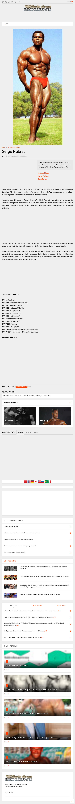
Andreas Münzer (43, 173)
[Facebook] (19, 2)
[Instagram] (12, 2)
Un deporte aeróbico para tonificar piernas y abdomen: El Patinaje (40, 594)
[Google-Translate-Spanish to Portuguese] (46, 482)
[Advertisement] (37, 16)
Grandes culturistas (14, 147)
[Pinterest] (6, 2)
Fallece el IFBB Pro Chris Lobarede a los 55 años (27, 713)
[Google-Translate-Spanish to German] (32, 482)
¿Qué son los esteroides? (17, 665)
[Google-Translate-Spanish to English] (39, 482)
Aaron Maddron (43, 176)
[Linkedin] (9, 2)
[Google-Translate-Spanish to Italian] (49, 482)
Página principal (9, 792)
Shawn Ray (44, 421)
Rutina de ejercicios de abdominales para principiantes (29, 737)
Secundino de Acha (12, 421)
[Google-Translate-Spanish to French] (29, 482)
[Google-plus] (16, 2)
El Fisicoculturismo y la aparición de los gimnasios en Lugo (31, 689)
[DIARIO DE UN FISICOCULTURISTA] (37, 10)
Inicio (3, 147)
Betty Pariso (42, 179)
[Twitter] (3, 2)
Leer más (6, 670)
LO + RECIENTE (10, 561)
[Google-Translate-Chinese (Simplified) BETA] (25, 482)
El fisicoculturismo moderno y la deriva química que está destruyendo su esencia (44, 576)
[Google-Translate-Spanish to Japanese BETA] (35, 482)
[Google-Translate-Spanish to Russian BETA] (42, 482)
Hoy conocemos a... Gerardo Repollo (22, 761)
